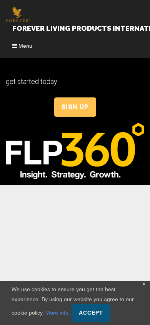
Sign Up (75, 107)
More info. (58, 313)
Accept (91, 313)
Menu (24, 46)
